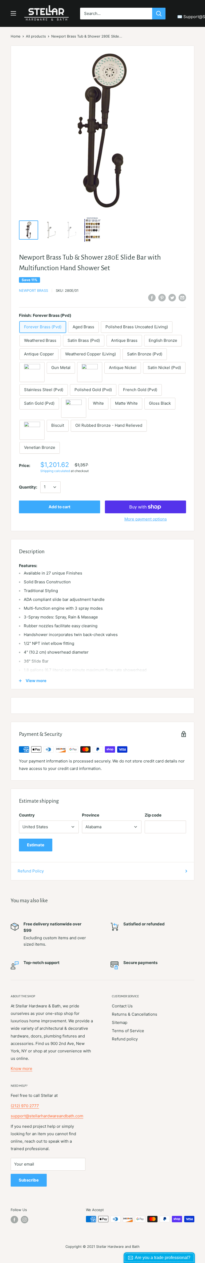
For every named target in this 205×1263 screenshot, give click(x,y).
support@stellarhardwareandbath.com (47, 1115)
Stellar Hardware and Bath (118, 1246)
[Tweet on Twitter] (172, 297)
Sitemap (119, 1022)
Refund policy (125, 1038)
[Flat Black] (32, 430)
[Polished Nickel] (89, 372)
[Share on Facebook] (152, 297)
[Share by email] (182, 297)
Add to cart (59, 506)
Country (27, 815)
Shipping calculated (55, 471)
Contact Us (122, 1005)
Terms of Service (128, 1030)
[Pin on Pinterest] (162, 297)
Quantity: (28, 487)
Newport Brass (33, 290)
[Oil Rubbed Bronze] (32, 372)
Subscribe (29, 1180)
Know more (21, 1068)
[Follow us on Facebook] (14, 1219)
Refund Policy (31, 871)
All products (36, 36)
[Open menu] (13, 13)
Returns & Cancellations (134, 1014)
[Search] (158, 13)
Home (16, 36)
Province (90, 815)
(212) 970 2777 (25, 1105)
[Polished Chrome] (73, 408)
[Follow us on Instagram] (24, 1219)
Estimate (35, 844)
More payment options (145, 519)
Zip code (153, 815)
